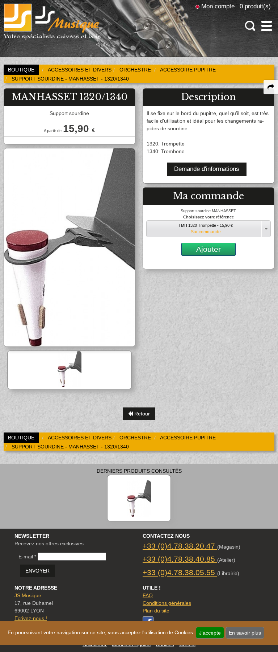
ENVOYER (37, 571)
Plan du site (156, 611)
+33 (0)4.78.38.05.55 (180, 572)
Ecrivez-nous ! (30, 618)
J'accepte (210, 633)
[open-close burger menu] (267, 26)
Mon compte (218, 6)
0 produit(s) (255, 6)
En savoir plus (245, 633)
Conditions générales (167, 603)
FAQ (148, 595)
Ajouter (208, 249)
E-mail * (27, 556)
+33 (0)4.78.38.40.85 (180, 559)
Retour (141, 414)
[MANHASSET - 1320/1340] (139, 498)
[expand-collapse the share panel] (271, 87)
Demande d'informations (206, 168)
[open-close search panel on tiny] (250, 26)
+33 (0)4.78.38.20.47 (180, 546)
